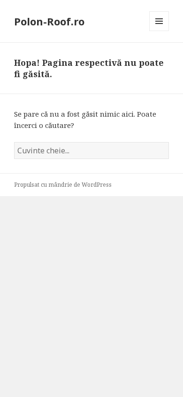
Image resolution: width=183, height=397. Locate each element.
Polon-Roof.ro (49, 21)
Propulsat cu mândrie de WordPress (63, 185)
